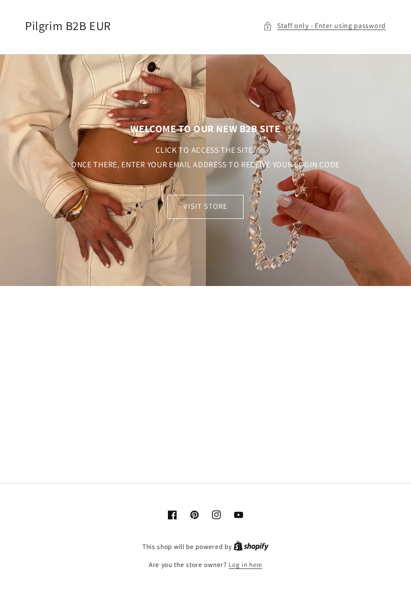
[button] (324, 26)
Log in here (245, 564)
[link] (205, 170)
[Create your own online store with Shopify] (251, 546)
